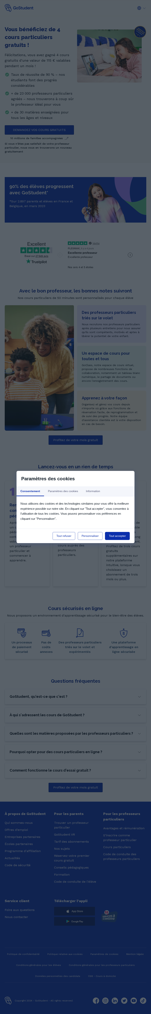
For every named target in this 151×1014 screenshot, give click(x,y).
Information (93, 491)
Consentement (30, 491)
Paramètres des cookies (63, 491)
